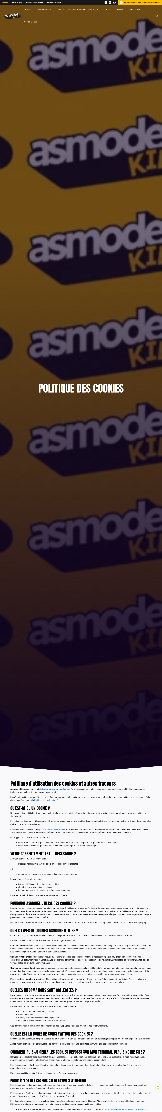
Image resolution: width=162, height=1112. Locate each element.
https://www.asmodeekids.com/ (55, 789)
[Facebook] (106, 2)
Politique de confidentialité (46, 800)
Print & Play (17, 2)
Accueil (5, 2)
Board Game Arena (34, 2)
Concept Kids (134, 10)
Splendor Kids (44, 10)
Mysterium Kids (30, 22)
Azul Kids (107, 10)
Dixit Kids (120, 10)
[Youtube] (114, 2)
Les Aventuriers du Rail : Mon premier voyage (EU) (77, 10)
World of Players (54, 2)
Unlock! (27, 10)
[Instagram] (110, 2)
